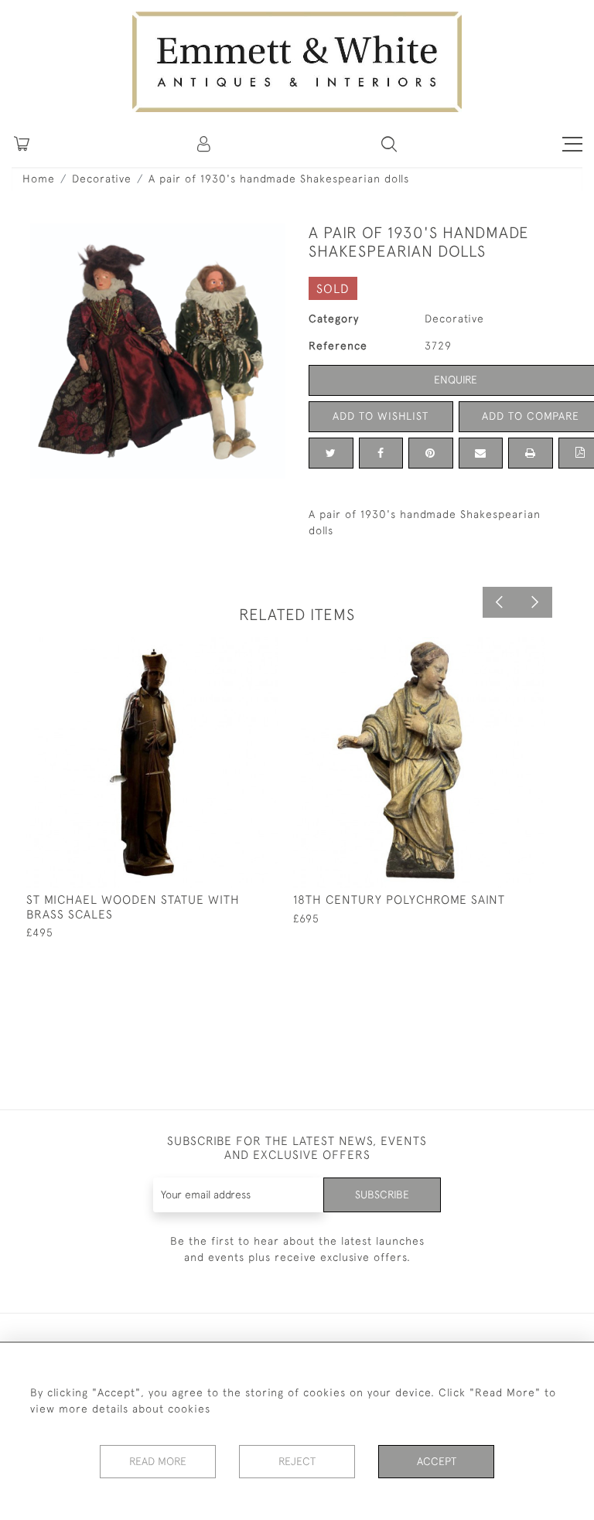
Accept (436, 1461)
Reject (297, 1461)
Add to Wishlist (380, 416)
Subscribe (382, 1194)
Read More (157, 1461)
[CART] (21, 143)
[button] (389, 143)
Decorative (101, 178)
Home (38, 178)
